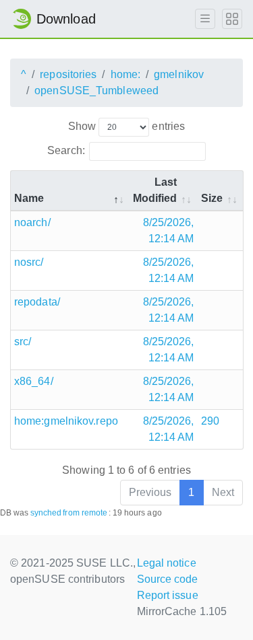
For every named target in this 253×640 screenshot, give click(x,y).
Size (212, 198)
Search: (66, 150)
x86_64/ (33, 381)
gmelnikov (179, 74)
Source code (167, 579)
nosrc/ (29, 262)
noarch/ (32, 222)
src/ (22, 341)
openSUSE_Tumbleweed (96, 90)
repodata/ (37, 302)
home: (126, 74)
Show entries (126, 126)
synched (46, 513)
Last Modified (155, 190)
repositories (68, 74)
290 (210, 421)
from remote (85, 513)
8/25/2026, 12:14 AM (168, 230)
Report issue (167, 595)
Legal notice (166, 563)
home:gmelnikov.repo (66, 421)
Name (29, 198)
